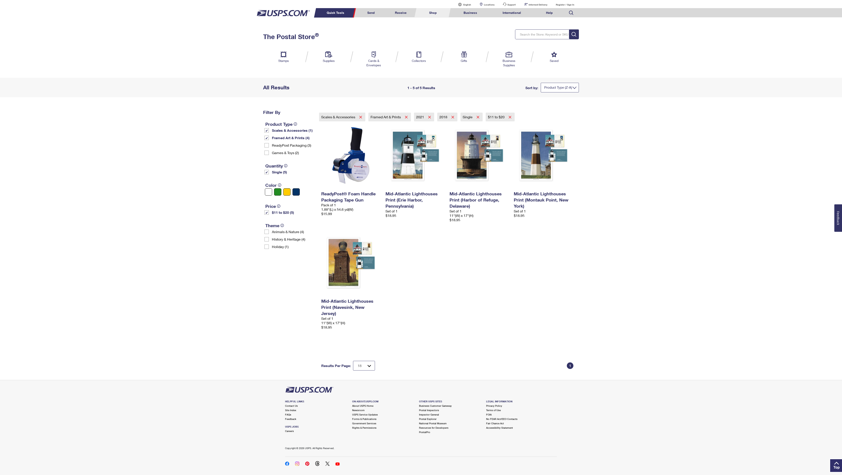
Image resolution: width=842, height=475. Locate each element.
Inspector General (429, 414)
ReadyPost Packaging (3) (291, 145)
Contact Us (291, 405)
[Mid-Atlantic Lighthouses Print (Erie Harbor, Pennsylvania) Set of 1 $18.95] (415, 155)
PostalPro (424, 432)
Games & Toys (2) (285, 153)
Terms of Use (493, 410)
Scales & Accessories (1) (292, 130)
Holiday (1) (280, 247)
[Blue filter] (296, 192)
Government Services (364, 423)
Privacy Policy (494, 405)
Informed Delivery (538, 4)
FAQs (288, 414)
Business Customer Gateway (435, 405)
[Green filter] (277, 192)
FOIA (489, 414)
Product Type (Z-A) (558, 87)
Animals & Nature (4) (288, 232)
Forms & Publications (364, 418)
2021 (420, 117)
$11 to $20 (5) (283, 212)
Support (511, 4)
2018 (443, 117)
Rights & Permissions (364, 427)
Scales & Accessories (338, 117)
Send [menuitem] (371, 12)
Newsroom (358, 410)
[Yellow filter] (287, 192)
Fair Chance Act (495, 423)
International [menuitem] (512, 12)
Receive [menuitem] (401, 12)
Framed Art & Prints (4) (291, 138)
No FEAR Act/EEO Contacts (501, 418)
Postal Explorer (428, 418)
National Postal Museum (433, 423)
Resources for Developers (433, 427)
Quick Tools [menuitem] (335, 12)
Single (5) (279, 172)
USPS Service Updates (365, 414)
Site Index (290, 410)
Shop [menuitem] (433, 12)
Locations (489, 4)
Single (468, 117)
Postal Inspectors (429, 410)
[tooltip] (295, 124)
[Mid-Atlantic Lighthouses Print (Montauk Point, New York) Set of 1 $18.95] (544, 155)
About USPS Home (362, 405)
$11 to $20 (496, 117)
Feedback (290, 418)
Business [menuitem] (470, 12)
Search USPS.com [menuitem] (571, 13)
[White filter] (268, 192)
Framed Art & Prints (386, 117)
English (462, 4)
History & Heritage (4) (288, 239)
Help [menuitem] (549, 12)
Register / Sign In (565, 4)
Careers (289, 431)
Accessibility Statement (499, 427)
